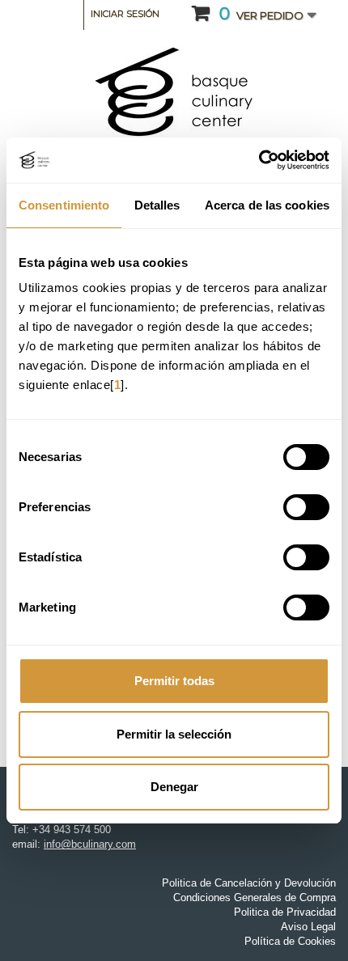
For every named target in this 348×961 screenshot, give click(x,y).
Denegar (174, 787)
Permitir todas (174, 681)
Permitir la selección (174, 734)
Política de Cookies (290, 941)
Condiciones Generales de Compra (254, 897)
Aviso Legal (308, 927)
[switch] (289, 500)
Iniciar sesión (125, 13)
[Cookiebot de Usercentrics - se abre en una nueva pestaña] (258, 160)
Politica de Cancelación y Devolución (249, 883)
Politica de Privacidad (285, 912)
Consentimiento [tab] (64, 205)
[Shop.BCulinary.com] (174, 92)
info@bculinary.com (90, 844)
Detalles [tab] (157, 205)
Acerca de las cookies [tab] (267, 205)
